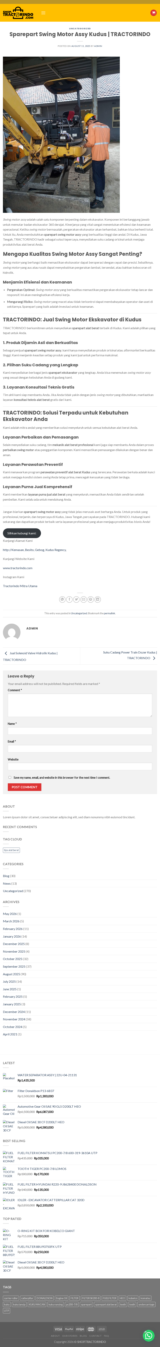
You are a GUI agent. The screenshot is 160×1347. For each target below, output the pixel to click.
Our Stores (69, 1335)
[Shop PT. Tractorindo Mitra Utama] (19, 13)
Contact (95, 1335)
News (7, 883)
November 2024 (14, 1019)
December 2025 (14, 944)
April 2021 (10, 1034)
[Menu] (43, 13)
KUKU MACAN (37, 1304)
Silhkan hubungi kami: (21, 533)
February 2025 (13, 996)
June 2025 (10, 989)
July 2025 (9, 981)
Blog (6, 876)
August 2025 (11, 974)
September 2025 (14, 966)
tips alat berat (11, 850)
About (55, 1335)
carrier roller (11, 1298)
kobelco (133, 1298)
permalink (109, 613)
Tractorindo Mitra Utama (20, 586)
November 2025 (14, 951)
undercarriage (146, 1304)
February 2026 (13, 929)
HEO (122, 1298)
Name (12, 723)
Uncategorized (80, 28)
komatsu (145, 1298)
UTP (6, 1310)
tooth (132, 1304)
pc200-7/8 (71, 1304)
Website (13, 759)
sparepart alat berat (106, 1304)
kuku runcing (56, 1304)
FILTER (74, 1298)
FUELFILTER (109, 1298)
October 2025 (12, 959)
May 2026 (10, 914)
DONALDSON (44, 1298)
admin (98, 46)
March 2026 (11, 921)
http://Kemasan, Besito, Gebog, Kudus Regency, (34, 550)
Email (12, 741)
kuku (7, 1304)
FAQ (106, 1335)
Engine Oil (61, 1298)
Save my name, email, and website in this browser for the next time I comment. (62, 777)
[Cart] (153, 13)
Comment (15, 690)
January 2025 (12, 1004)
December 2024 (14, 1012)
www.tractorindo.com (17, 568)
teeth (123, 1304)
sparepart (86, 1304)
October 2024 (12, 1027)
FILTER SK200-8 (90, 1298)
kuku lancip (19, 1304)
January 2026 (12, 936)
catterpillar (27, 1298)
